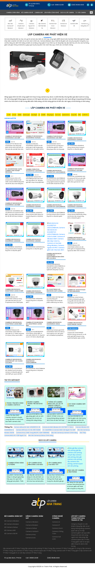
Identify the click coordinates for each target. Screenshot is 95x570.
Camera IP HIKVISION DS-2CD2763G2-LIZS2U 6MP (13, 323)
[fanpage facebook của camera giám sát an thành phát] (88, 5)
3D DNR (43, 115)
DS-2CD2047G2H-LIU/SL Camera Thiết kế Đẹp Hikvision (13, 170)
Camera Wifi (39, 12)
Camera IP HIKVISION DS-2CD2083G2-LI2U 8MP (13, 204)
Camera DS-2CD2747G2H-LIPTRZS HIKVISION (76, 290)
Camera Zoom (57, 528)
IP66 (79, 115)
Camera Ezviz (31, 538)
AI (39, 115)
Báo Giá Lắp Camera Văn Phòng (76, 471)
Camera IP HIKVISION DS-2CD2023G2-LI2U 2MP (13, 137)
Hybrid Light (26, 115)
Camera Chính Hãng (13, 12)
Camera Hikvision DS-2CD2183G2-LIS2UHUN (13, 240)
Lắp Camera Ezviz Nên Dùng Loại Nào (35, 464)
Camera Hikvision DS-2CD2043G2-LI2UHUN (75, 138)
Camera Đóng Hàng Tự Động (16, 464)
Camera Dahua (31, 528)
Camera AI (56, 522)
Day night (34, 115)
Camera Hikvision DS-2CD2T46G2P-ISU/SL (75, 323)
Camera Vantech (32, 531)
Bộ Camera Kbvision (11, 524)
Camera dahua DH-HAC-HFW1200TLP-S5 (27, 427)
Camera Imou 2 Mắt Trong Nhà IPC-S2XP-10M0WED (32, 433)
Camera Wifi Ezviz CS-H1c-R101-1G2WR (28, 430)
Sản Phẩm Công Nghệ (51, 12)
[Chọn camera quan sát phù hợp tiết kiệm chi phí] (89, 24)
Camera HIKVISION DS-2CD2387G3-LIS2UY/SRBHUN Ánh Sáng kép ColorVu (55, 256)
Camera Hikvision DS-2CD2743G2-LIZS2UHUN (34, 292)
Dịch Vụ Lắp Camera (67, 12)
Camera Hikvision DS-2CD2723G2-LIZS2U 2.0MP (76, 238)
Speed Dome (65, 115)
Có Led (14, 115)
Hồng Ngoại (50, 115)
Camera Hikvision (32, 522)
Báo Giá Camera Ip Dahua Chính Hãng (40, 435)
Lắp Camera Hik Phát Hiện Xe (47, 34)
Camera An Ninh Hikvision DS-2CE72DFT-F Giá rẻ (57, 427)
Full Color (57, 115)
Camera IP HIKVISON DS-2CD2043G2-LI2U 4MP (55, 137)
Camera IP (56, 525)
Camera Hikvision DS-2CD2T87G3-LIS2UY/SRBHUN (33, 360)
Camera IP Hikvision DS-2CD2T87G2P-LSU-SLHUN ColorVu (13, 360)
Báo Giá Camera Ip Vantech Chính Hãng (64, 433)
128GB (19, 115)
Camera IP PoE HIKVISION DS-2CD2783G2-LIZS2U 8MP (34, 323)
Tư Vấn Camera (80, 12)
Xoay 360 (74, 115)
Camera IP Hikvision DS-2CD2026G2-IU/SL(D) (34, 137)
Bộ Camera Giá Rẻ (27, 12)
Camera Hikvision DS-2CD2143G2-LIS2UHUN (75, 205)
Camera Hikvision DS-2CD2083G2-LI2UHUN (33, 205)
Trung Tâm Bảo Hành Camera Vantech (15, 404)
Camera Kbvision (32, 525)
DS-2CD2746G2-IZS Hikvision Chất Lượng (55, 290)
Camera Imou (31, 534)
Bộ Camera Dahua (11, 527)
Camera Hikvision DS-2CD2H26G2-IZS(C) (54, 323)
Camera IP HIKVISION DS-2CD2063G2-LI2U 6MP (75, 169)
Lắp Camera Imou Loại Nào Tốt (55, 464)
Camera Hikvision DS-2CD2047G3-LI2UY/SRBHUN (56, 171)
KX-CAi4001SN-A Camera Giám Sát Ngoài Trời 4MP (59, 430)
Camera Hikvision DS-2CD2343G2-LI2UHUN (33, 240)
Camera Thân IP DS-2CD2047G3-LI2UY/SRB (34, 170)
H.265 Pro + (85, 115)
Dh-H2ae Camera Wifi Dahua (77, 405)
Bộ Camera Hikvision (11, 521)
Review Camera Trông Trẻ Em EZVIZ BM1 (35, 403)
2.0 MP (8, 115)
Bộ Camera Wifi (9, 530)
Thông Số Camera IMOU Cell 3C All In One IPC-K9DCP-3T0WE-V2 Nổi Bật (55, 403)
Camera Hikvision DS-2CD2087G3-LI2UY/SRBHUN (56, 205)
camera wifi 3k (10, 118)
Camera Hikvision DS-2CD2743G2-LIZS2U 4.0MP (14, 290)
